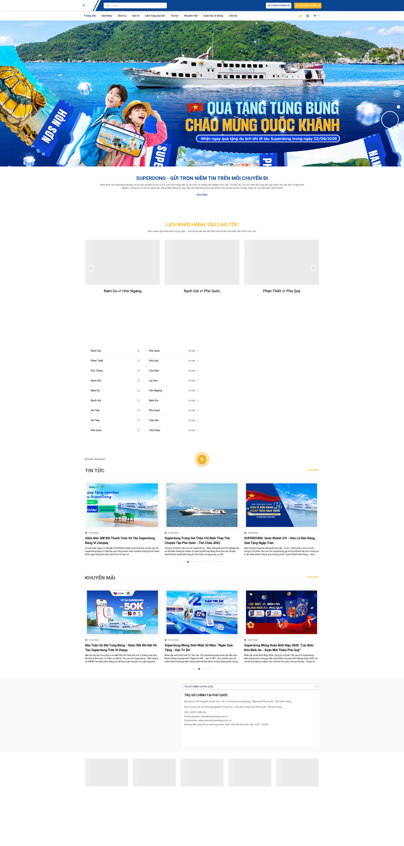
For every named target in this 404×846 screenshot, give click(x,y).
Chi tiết (191, 351)
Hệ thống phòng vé (278, 5)
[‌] (390, 119)
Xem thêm (202, 194)
